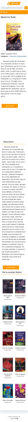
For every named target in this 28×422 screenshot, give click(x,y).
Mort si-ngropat (20, 374)
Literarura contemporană (18, 56)
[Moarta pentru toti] (20, 312)
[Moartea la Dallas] (20, 286)
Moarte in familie (8, 400)
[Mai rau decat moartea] (7, 365)
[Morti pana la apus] (7, 286)
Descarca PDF (10, 106)
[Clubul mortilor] (7, 312)
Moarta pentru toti (20, 322)
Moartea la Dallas (20, 295)
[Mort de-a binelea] (7, 339)
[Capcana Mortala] (20, 391)
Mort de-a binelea (7, 348)
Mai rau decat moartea (8, 374)
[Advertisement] (14, 125)
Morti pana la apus (8, 296)
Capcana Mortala (20, 400)
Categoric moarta (20, 348)
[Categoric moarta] (20, 339)
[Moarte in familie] (7, 391)
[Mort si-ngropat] (20, 365)
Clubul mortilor (7, 322)
